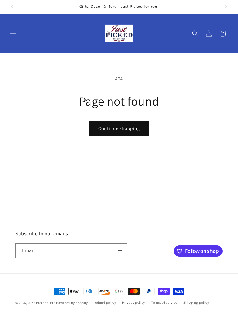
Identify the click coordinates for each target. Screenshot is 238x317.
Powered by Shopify (72, 303)
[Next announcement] (226, 7)
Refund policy (105, 302)
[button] (13, 33)
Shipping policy (196, 302)
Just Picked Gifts (41, 303)
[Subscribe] (120, 250)
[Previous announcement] (12, 7)
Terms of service (164, 302)
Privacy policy (133, 302)
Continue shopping (119, 128)
